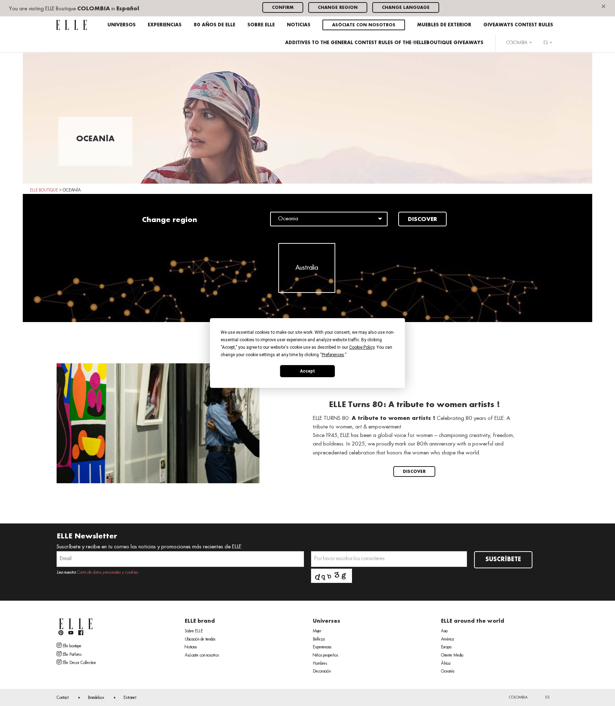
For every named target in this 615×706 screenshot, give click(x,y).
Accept (307, 370)
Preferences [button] (333, 354)
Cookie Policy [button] (361, 347)
